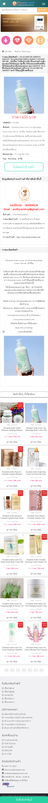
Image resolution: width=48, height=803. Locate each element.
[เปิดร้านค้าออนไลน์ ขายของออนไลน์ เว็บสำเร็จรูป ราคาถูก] (24, 23)
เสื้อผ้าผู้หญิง (9, 692)
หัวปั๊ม (20, 159)
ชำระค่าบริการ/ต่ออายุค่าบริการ (17, 721)
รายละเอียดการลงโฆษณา (15, 724)
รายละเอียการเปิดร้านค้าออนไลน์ (18, 718)
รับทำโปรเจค (9, 744)
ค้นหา (43, 10)
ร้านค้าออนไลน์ (10, 740)
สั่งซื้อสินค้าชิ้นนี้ (24, 799)
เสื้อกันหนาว (9, 699)
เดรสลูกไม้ (8, 695)
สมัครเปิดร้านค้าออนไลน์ (14, 714)
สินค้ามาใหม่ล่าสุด (22, 52)
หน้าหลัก (8, 52)
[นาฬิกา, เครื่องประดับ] (28, 40)
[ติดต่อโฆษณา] (6, 670)
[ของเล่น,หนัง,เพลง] (40, 40)
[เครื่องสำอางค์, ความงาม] (17, 40)
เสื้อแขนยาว (9, 702)
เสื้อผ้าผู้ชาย (9, 688)
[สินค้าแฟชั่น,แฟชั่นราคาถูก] (5, 40)
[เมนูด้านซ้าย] (4, 3)
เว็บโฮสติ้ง (8, 747)
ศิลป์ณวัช (8, 750)
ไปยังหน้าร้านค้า (24, 166)
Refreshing (12, 159)
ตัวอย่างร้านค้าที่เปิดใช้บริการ (16, 728)
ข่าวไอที (7, 754)
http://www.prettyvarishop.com (28, 237)
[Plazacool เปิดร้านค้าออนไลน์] (24, 4)
